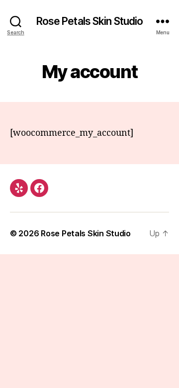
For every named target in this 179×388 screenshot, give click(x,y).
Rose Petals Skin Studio (89, 21)
